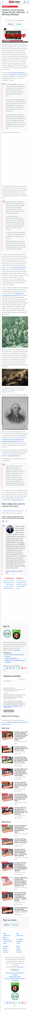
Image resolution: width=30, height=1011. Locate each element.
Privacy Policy (19, 939)
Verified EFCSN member (11, 658)
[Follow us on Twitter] (19, 668)
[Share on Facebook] (3, 521)
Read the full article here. (14, 455)
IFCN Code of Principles (6, 936)
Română (5, 950)
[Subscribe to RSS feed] (4, 670)
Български (6, 946)
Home (4, 933)
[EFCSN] (15, 996)
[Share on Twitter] (6, 521)
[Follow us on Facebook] (10, 668)
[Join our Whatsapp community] (16, 668)
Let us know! (17, 650)
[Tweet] (28, 1)
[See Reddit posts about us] (25, 668)
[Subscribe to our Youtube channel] (22, 668)
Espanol (5, 948)
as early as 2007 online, (18, 72)
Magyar (18, 948)
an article (12, 74)
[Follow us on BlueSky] (7, 668)
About (17, 933)
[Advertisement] (15, 606)
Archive (5, 943)
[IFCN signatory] (15, 987)
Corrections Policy (7, 941)
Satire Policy (6, 939)
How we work (19, 935)
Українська (19, 951)
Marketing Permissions (9, 688)
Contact (18, 943)
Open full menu (2, 2)
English (18, 946)
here (21, 74)
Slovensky (5, 951)
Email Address (8, 681)
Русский (18, 950)
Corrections (19, 941)
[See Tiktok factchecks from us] (4, 668)
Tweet (20, 24)
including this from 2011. (17, 499)
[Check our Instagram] (13, 668)
